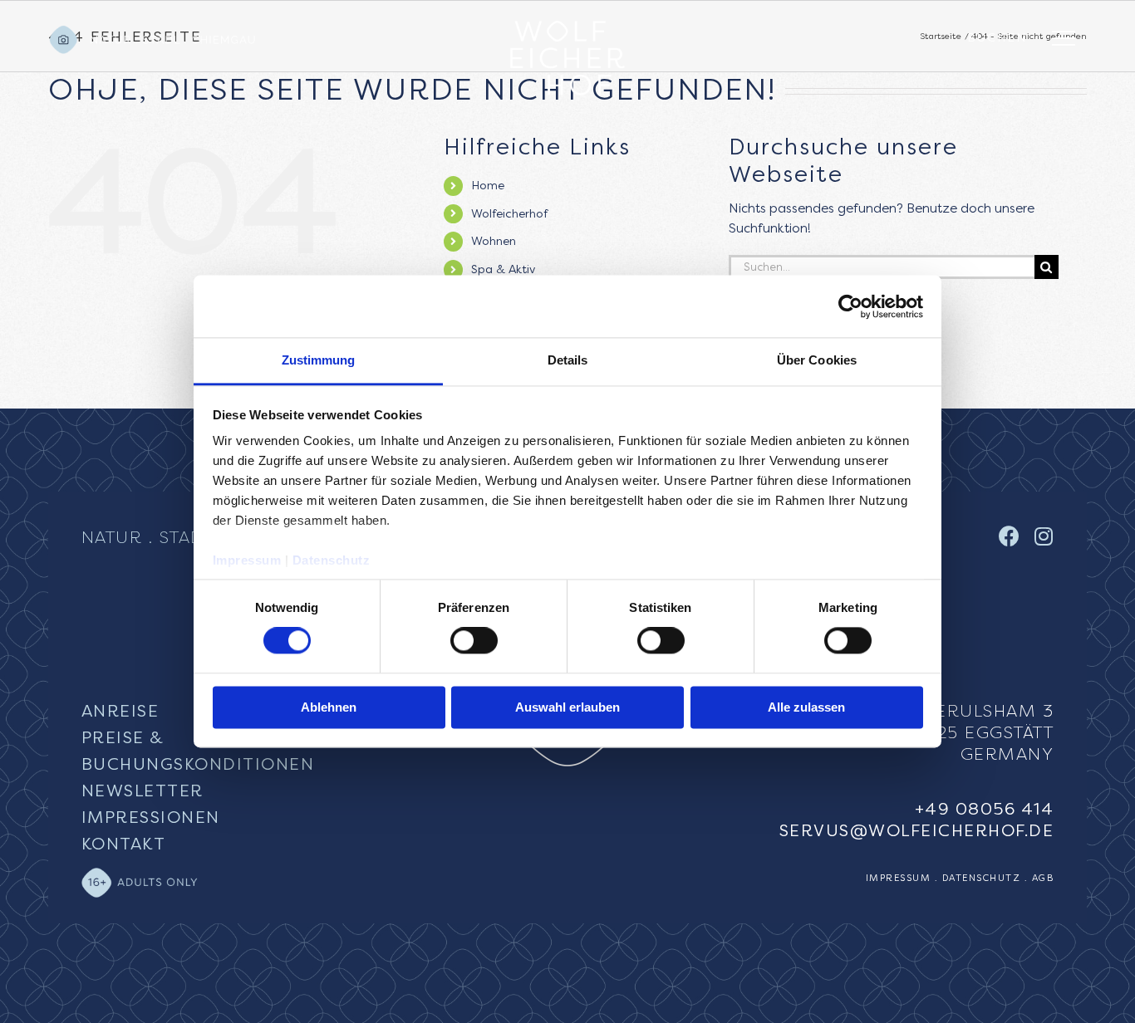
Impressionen (150, 817)
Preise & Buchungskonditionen (198, 751)
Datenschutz (331, 560)
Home (487, 186)
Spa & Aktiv (503, 269)
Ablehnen (328, 707)
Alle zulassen (806, 707)
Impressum (247, 560)
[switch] (474, 641)
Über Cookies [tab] (817, 360)
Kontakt (123, 844)
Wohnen (493, 241)
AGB (1043, 878)
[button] (1069, 38)
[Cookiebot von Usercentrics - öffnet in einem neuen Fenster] (850, 306)
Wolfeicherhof (509, 214)
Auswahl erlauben (567, 707)
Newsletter (142, 790)
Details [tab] (568, 360)
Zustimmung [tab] (319, 360)
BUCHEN (997, 38)
